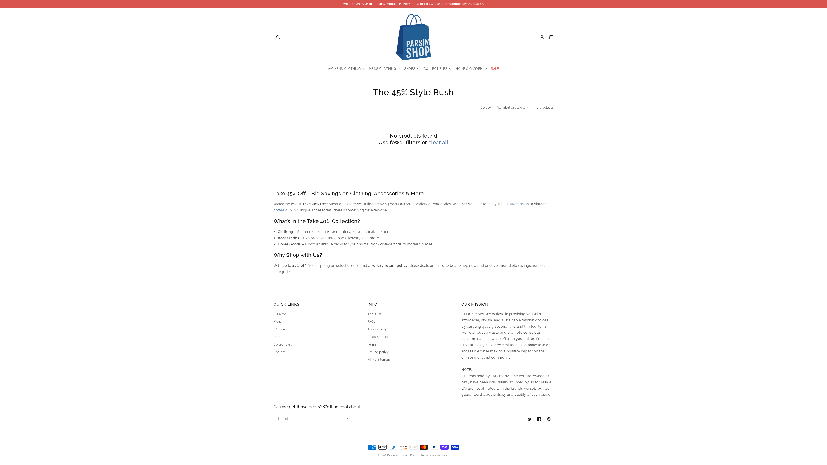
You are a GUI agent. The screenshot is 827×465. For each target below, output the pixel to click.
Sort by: (486, 107)
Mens (277, 321)
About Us (374, 314)
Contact (280, 352)
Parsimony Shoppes (398, 455)
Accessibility (377, 329)
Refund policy (378, 352)
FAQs (371, 321)
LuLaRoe (280, 314)
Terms (372, 344)
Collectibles (283, 344)
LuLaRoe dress (516, 204)
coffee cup (283, 210)
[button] (278, 37)
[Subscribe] (346, 419)
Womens (280, 329)
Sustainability (377, 337)
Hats (277, 337)
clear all (438, 142)
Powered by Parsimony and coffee (429, 455)
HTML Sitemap (378, 359)
